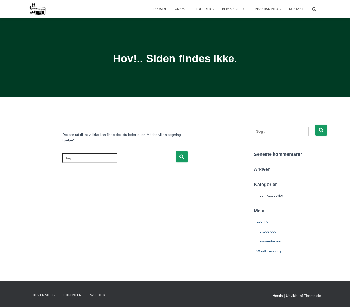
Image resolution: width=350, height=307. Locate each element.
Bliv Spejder (233, 9)
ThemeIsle (312, 296)
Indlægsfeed (266, 231)
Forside (160, 9)
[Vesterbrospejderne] (37, 9)
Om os (180, 9)
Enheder (204, 9)
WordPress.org (268, 251)
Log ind (262, 221)
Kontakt (296, 9)
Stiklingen (72, 295)
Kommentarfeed (269, 241)
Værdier (97, 295)
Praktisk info (267, 9)
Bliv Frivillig (44, 295)
